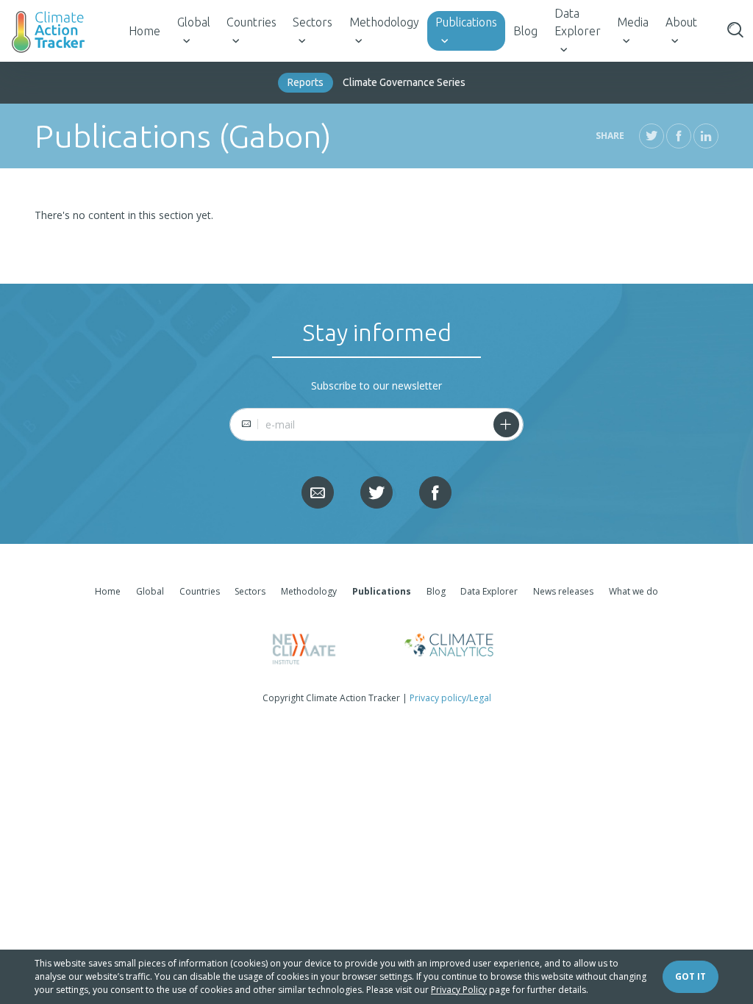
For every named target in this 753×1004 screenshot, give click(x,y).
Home (144, 30)
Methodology (384, 22)
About (681, 22)
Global (193, 22)
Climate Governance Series (404, 82)
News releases (563, 591)
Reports (306, 82)
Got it (690, 976)
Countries (251, 22)
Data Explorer (577, 22)
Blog (525, 30)
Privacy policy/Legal (450, 698)
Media (633, 22)
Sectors (312, 22)
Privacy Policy (459, 989)
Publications (466, 22)
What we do (633, 591)
